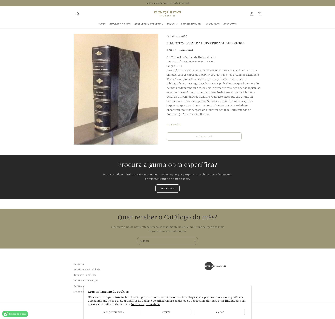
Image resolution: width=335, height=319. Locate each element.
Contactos (79, 291)
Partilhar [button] (176, 124)
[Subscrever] (194, 241)
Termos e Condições (85, 274)
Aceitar (166, 312)
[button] (77, 14)
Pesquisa (79, 263)
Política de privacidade (145, 304)
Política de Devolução (86, 280)
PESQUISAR (167, 188)
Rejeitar (219, 312)
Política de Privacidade (87, 269)
